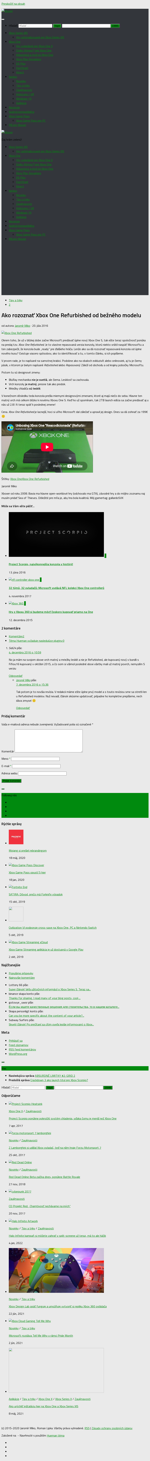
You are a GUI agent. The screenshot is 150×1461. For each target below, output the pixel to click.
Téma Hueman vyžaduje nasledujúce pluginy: (36, 640)
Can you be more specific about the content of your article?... (46, 1015)
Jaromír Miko (22, 325)
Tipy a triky (23, 85)
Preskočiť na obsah (13, 3)
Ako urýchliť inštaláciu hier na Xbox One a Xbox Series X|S (43, 1406)
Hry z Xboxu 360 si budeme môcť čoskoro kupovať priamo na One (51, 612)
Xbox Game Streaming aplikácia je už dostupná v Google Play (46, 949)
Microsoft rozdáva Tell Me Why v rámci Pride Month (41, 1335)
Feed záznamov (18, 1045)
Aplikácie (21, 103)
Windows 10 (23, 98)
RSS (87, 1428)
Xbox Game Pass (19, 116)
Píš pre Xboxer (17, 125)
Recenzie (14, 107)
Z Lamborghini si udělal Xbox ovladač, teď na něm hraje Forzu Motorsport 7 (55, 1147)
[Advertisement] (75, 269)
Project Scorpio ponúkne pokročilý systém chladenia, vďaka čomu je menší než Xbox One (63, 1118)
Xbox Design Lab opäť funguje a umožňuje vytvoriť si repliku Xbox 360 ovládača (58, 1306)
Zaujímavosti (24, 90)
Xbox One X (16, 1111)
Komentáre (16, 636)
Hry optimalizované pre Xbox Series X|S (40, 37)
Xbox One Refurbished (35, 479)
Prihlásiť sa (15, 1040)
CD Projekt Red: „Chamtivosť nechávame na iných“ (40, 1206)
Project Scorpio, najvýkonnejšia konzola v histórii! (41, 564)
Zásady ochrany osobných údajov (112, 1428)
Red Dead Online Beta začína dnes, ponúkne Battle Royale (44, 1177)
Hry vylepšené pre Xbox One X (34, 46)
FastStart (22, 68)
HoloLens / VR (25, 94)
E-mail (6, 766)
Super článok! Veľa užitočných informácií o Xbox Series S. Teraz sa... (50, 989)
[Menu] (2, 19)
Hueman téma (55, 1435)
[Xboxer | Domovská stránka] (7, 11)
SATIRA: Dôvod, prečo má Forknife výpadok (36, 894)
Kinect (20, 72)
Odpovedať (15, 676)
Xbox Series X (63, 1399)
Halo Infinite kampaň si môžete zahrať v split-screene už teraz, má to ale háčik (57, 1235)
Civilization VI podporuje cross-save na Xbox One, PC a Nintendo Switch (53, 927)
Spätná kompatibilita (21, 112)
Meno (5, 758)
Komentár (7, 751)
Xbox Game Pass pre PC (31, 120)
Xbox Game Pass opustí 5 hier (27, 872)
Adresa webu (9, 773)
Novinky (21, 81)
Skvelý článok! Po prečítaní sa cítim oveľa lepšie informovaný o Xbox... (51, 1024)
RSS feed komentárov (22, 1049)
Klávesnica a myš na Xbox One (34, 55)
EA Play (21, 63)
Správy (13, 77)
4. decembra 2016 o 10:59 (25, 652)
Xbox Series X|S (18, 33)
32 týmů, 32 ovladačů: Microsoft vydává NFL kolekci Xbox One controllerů (56, 588)
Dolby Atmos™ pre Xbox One (34, 50)
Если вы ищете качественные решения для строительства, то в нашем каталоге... (64, 1007)
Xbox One (14, 41)
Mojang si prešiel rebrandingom (28, 850)
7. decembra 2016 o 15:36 (32, 684)
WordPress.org (18, 1054)
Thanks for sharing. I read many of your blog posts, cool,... (44, 998)
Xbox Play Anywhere (28, 59)
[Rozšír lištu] (2, 788)
